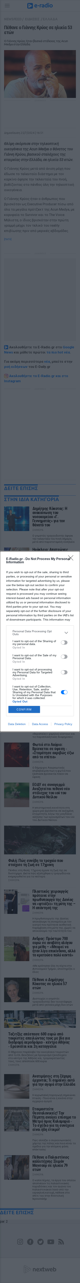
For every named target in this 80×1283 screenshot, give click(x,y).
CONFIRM (24, 709)
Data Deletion (17, 724)
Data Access (40, 724)
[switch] (64, 642)
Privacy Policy (63, 724)
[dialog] (40, 641)
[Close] (72, 559)
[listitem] (40, 633)
